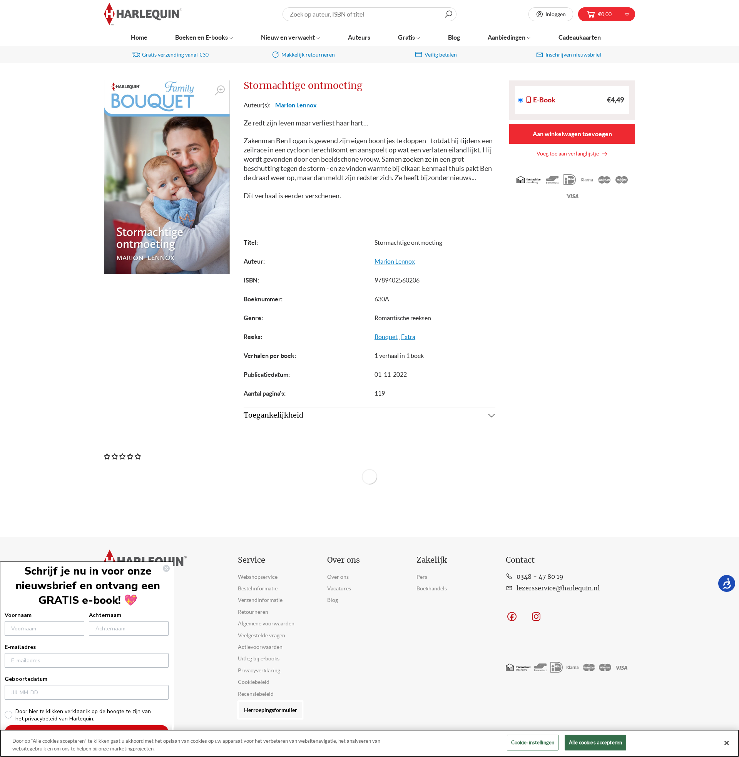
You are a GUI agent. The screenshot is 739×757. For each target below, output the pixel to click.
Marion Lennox (296, 105)
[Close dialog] (166, 568)
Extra (408, 336)
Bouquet (386, 336)
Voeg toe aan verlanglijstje (569, 153)
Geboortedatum (26, 679)
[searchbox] (369, 14)
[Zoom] (220, 90)
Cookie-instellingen (532, 742)
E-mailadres (20, 647)
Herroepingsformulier (270, 710)
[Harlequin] (143, 14)
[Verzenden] (448, 14)
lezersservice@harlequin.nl (558, 588)
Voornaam (18, 615)
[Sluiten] (726, 742)
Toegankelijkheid (273, 415)
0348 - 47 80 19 (540, 577)
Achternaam (105, 615)
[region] (369, 743)
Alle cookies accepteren (595, 742)
